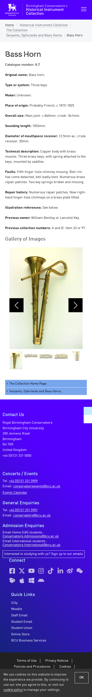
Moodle (16, 609)
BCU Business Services (28, 640)
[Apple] (22, 580)
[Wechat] (79, 571)
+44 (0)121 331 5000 (17, 456)
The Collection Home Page (27, 383)
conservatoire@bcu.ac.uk (32, 515)
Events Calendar (15, 493)
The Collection (17, 30)
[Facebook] (12, 571)
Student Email (21, 622)
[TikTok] (50, 571)
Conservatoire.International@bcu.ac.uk (32, 545)
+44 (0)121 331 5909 (23, 481)
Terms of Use (27, 661)
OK (81, 677)
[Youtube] (31, 571)
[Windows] (31, 580)
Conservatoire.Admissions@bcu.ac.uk (31, 536)
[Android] (41, 580)
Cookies (65, 666)
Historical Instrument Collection (44, 25)
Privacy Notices (56, 661)
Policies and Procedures (32, 666)
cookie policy (13, 690)
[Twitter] (22, 571)
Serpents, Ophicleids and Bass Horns (34, 35)
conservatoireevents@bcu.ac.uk (36, 486)
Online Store (20, 634)
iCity (14, 603)
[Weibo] (70, 571)
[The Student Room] (12, 580)
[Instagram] (41, 571)
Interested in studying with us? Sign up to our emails (43, 554)
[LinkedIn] (60, 571)
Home (9, 25)
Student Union (21, 628)
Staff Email (19, 615)
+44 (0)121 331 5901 (23, 510)
